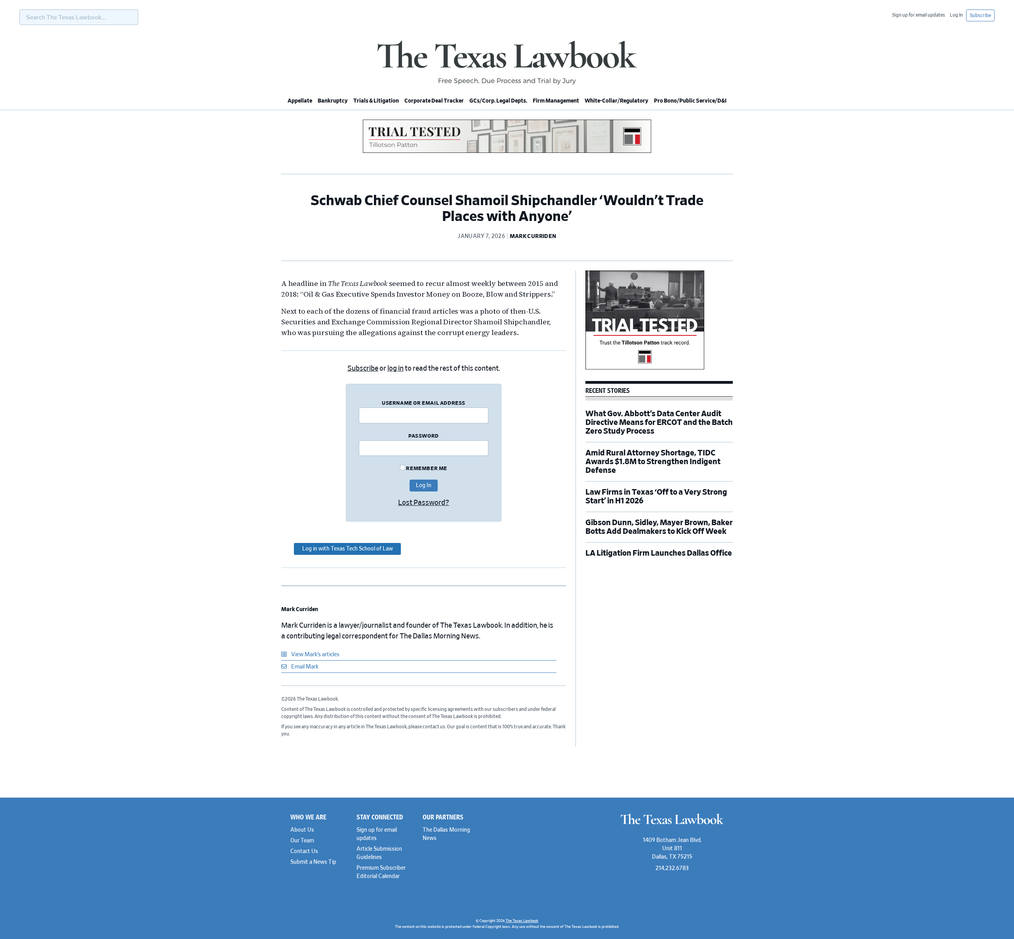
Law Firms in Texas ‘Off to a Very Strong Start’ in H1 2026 (656, 496)
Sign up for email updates (918, 15)
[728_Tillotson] (507, 152)
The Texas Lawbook (507, 62)
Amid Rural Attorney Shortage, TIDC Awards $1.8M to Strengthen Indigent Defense (652, 461)
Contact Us (304, 851)
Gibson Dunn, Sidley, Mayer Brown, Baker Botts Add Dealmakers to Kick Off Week (659, 527)
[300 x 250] (644, 368)
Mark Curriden (299, 609)
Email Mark (304, 667)
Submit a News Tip (313, 862)
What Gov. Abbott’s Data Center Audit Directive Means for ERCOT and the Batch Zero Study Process (659, 422)
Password (423, 436)
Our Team (302, 841)
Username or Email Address (423, 403)
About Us (302, 830)
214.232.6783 (672, 868)
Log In (956, 15)
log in (395, 368)
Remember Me (426, 468)
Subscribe (980, 15)
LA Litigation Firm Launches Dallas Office (658, 553)
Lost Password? (423, 503)
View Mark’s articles (314, 654)
